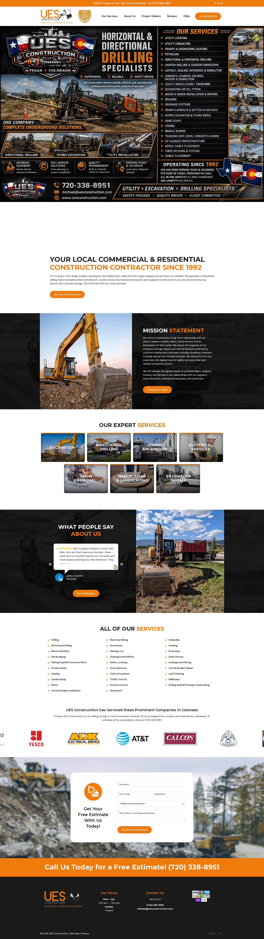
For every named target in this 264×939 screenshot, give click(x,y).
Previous (50, 558)
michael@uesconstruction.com (155, 897)
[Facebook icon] (215, 3)
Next (121, 558)
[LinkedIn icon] (219, 3)
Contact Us (210, 16)
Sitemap (74, 922)
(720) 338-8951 (161, 3)
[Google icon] (222, 3)
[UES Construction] (57, 16)
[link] (63, 447)
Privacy (85, 922)
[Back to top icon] (221, 922)
